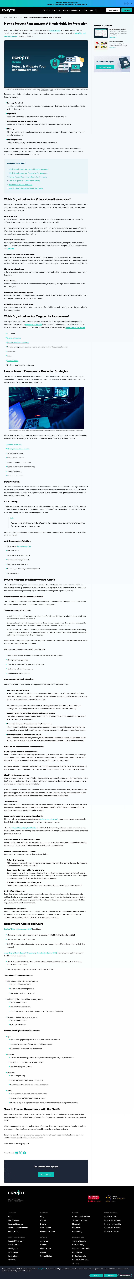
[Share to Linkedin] (16, 1153)
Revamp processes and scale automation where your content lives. (66, 3)
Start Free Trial (113, 10)
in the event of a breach (49, 819)
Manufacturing (12, 360)
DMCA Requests (79, 1256)
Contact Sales (46, 1256)
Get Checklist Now (105, 67)
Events (43, 1224)
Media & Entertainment (18, 1227)
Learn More (112, 37)
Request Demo (46, 1175)
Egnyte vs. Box (110, 1216)
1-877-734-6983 (15, 1199)
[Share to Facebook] (24, 1153)
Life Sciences (13, 1220)
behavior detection (24, 546)
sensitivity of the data (33, 324)
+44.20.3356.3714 (17, 1201)
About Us (44, 1241)
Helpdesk (76, 1224)
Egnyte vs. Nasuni (111, 1231)
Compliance (77, 1252)
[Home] (8, 11)
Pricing (84, 10)
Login (91, 10)
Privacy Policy (78, 1244)
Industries (55, 10)
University (76, 1227)
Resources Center (47, 1231)
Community (77, 1231)
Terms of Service (79, 1241)
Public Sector (13, 1231)
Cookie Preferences (80, 1259)
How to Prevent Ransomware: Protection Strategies (28, 177)
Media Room (45, 1248)
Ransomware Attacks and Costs (20, 184)
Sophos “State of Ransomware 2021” (18, 929)
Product (45, 10)
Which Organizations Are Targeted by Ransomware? (28, 173)
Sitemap (75, 1263)
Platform (11, 1259)
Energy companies (14, 338)
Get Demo (127, 10)
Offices (43, 1252)
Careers (43, 1244)
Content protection (14, 444)
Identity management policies (18, 449)
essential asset (55, 30)
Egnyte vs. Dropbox (112, 1220)
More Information (125, 1275)
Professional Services (81, 1216)
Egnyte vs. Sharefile (112, 1224)
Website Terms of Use (81, 1248)
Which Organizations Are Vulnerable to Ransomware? (28, 169)
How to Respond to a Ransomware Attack (24, 180)
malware (10, 248)
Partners (65, 10)
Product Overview (15, 1241)
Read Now (112, 48)
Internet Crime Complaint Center (23, 828)
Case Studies (45, 1227)
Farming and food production (18, 342)
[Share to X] (20, 1153)
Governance (18, 17)
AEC (10, 1216)
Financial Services (15, 1224)
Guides (11, 17)
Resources (74, 10)
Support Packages (80, 1220)
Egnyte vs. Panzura (112, 1227)
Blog (42, 1216)
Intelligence (13, 1248)
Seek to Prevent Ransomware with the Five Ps (26, 188)
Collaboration (14, 1244)
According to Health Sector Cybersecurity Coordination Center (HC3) (30, 953)
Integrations (13, 1256)
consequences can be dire (75, 327)
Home (6, 17)
